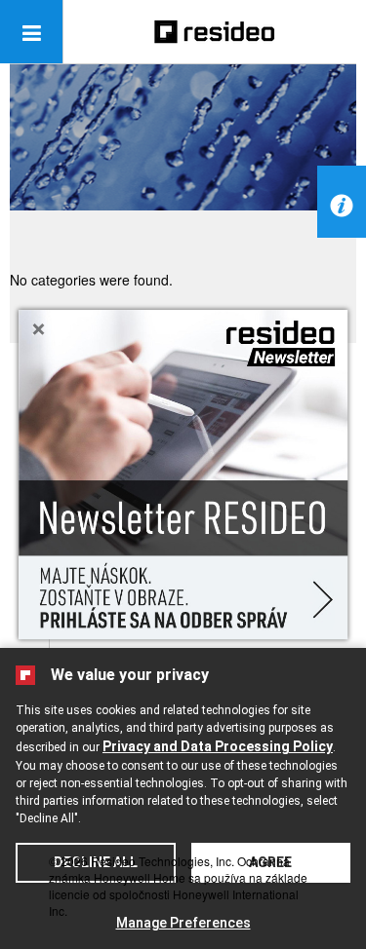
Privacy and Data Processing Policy (217, 746)
